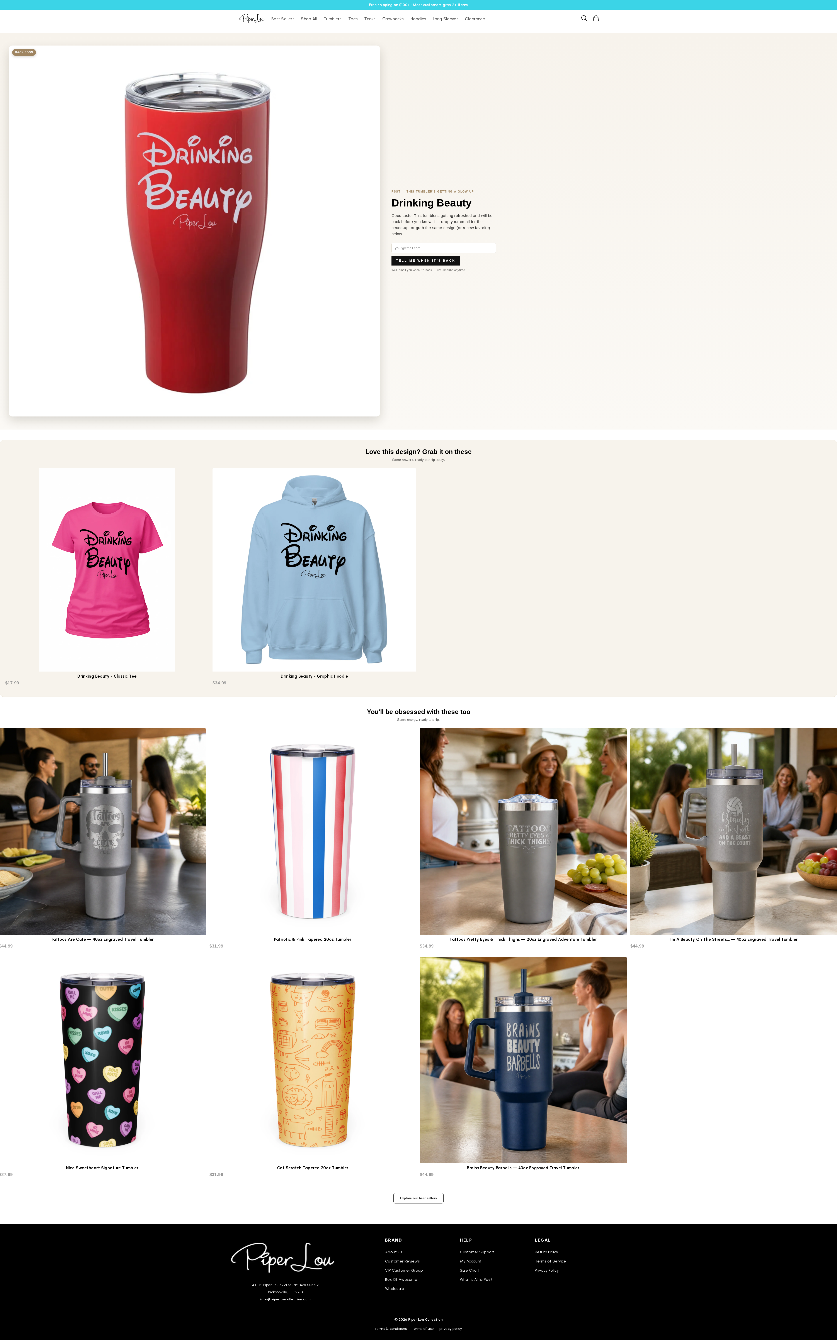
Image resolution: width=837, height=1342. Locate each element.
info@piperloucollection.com (285, 1299)
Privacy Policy (547, 1270)
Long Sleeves (445, 18)
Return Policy (546, 1252)
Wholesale (394, 1288)
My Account (471, 1261)
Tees (353, 18)
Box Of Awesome (401, 1279)
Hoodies (418, 18)
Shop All (309, 18)
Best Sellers (282, 18)
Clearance (475, 18)
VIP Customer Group (404, 1270)
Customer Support (477, 1252)
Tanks (370, 18)
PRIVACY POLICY (450, 1329)
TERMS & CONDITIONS (391, 1329)
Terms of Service (550, 1261)
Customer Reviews (402, 1261)
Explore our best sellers (418, 1198)
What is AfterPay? (476, 1279)
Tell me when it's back (425, 260)
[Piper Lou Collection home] (285, 1257)
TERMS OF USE (423, 1329)
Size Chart (470, 1270)
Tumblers (333, 18)
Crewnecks (393, 18)
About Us (393, 1252)
